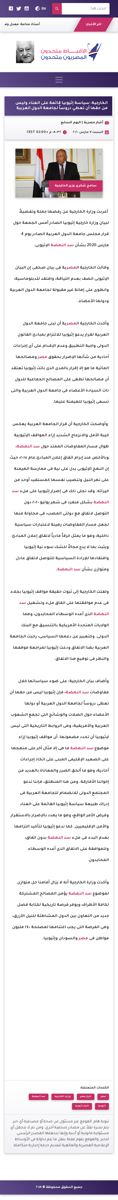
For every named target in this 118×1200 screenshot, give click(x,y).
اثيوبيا (102, 1106)
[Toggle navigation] (59, 79)
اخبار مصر (85, 1096)
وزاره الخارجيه (62, 1096)
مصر (71, 268)
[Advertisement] (59, 1003)
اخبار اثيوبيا (82, 1106)
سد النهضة (62, 246)
